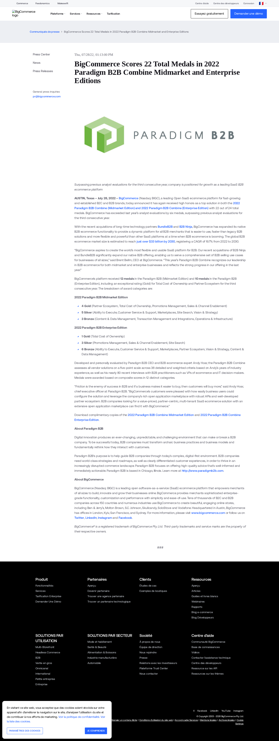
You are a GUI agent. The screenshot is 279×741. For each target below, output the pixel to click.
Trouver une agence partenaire (105, 596)
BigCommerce (128, 198)
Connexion (248, 3)
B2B (37, 657)
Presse (143, 657)
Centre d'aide (202, 3)
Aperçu (91, 585)
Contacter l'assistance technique (211, 657)
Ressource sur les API (204, 668)
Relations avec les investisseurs (158, 663)
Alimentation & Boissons (101, 652)
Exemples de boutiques (153, 590)
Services (40, 590)
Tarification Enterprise (48, 596)
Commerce (22, 3)
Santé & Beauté (96, 647)
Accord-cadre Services (186, 720)
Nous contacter (149, 673)
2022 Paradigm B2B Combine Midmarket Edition (161, 415)
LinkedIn (91, 518)
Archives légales (227, 720)
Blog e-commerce (202, 612)
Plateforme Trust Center (154, 668)
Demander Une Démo (48, 601)
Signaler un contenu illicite (124, 720)
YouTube (226, 711)
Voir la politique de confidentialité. (79, 716)
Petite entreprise (45, 678)
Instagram (105, 518)
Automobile (94, 663)
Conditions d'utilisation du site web (156, 720)
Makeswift (63, 3)
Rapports (197, 606)
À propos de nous (150, 641)
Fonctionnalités (44, 585)
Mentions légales (208, 720)
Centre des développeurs (226, 3)
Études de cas (148, 585)
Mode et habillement (99, 641)
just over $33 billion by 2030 (156, 241)
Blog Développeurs (203, 617)
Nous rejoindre (148, 652)
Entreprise (41, 684)
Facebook (125, 518)
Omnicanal (41, 668)
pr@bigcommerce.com (47, 96)
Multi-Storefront (44, 647)
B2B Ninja (185, 226)
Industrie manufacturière (102, 657)
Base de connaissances (206, 647)
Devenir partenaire (98, 590)
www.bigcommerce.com (208, 513)
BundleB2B (165, 226)
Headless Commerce (47, 652)
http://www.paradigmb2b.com (203, 470)
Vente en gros (43, 663)
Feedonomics (42, 3)
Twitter (79, 518)
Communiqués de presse (44, 31)
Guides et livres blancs (205, 596)
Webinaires (198, 601)
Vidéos (195, 652)
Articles (196, 590)
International (42, 673)
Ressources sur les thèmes (208, 673)
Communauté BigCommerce (208, 641)
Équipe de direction (151, 647)
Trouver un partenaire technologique (109, 601)
